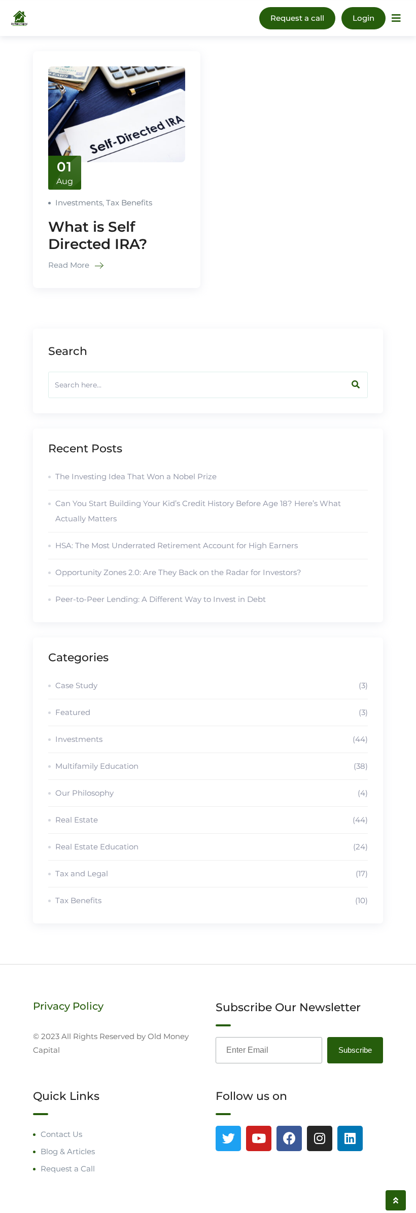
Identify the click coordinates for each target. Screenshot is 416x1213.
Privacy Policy (68, 1006)
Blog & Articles (68, 1151)
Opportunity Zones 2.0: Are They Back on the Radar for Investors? (178, 572)
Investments (78, 202)
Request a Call (68, 1168)
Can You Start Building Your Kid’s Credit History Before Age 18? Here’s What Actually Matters (198, 510)
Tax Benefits (129, 202)
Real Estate (211, 820)
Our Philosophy (211, 793)
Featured (211, 712)
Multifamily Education (211, 766)
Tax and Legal (211, 873)
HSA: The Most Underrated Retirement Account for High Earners (176, 545)
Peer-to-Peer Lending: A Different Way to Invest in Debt (160, 599)
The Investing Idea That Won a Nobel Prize (136, 476)
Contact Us (61, 1134)
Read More (69, 265)
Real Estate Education (211, 846)
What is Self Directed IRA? (97, 235)
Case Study (211, 685)
